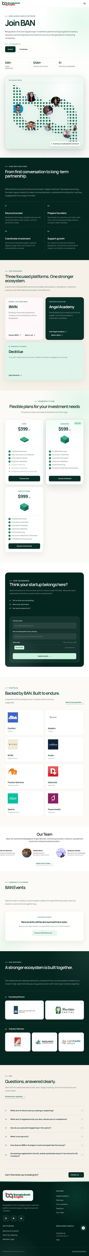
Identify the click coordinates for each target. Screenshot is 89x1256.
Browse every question (15, 1096)
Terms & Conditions (79, 1251)
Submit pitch (44, 656)
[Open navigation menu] (84, 3)
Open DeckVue (15, 375)
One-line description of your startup (25, 631)
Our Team (60, 1212)
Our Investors (61, 1204)
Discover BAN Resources (44, 933)
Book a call (30, 335)
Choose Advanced (64, 479)
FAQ (57, 1240)
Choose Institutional (24, 546)
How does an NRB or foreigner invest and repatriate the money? (35, 1145)
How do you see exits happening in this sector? (28, 1128)
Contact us (76, 1175)
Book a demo (57, 335)
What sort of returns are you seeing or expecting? (29, 1110)
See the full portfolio (75, 702)
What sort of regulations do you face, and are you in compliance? (36, 1119)
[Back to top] (83, 1228)
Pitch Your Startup (10, 1235)
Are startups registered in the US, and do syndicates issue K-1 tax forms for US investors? (41, 1154)
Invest (10, 49)
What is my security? (17, 1136)
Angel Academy (62, 1196)
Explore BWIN (15, 335)
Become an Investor (11, 1231)
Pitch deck (44, 642)
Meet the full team (44, 863)
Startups (59, 1200)
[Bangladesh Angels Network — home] (11, 3)
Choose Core (24, 479)
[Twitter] (21, 1218)
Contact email (17, 621)
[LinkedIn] (6, 1218)
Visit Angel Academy (58, 332)
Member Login (8, 1239)
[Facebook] (13, 1218)
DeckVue (60, 1208)
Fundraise (24, 49)
